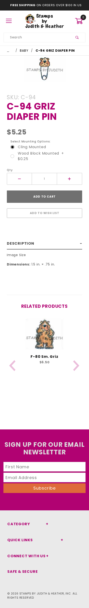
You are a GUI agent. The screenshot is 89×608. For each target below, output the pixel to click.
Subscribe (44, 488)
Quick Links (20, 540)
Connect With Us (26, 556)
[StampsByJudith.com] (45, 21)
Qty (10, 170)
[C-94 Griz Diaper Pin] (45, 71)
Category (18, 524)
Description (20, 243)
